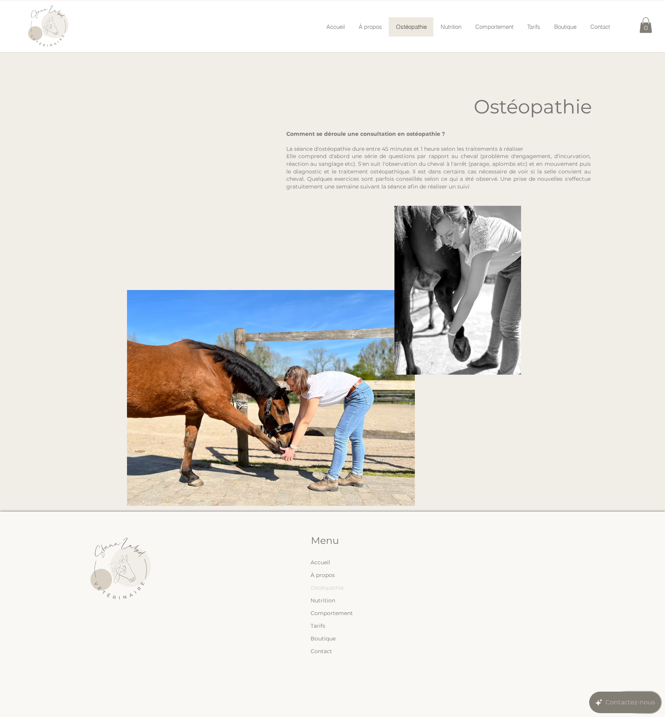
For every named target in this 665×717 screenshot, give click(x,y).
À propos (323, 575)
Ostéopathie (327, 587)
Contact (321, 651)
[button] (645, 25)
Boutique (323, 638)
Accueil (320, 562)
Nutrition (323, 600)
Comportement (332, 613)
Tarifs (318, 625)
